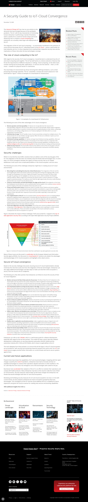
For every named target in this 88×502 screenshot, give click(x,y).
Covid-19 (19, 362)
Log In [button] (74, 1)
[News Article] (76, 22)
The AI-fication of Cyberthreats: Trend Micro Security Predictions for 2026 (37, 429)
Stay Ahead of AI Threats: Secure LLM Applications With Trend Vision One (52, 427)
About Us (46, 458)
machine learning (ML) (27, 144)
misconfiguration (18, 207)
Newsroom (11, 461)
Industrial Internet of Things (23, 390)
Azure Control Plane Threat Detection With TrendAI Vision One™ (24, 433)
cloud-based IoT (33, 256)
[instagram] (21, 481)
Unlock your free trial (66, 4)
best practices (55, 324)
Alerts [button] (52, 1)
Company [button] (58, 4)
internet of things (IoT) (12, 29)
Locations (46, 464)
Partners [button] (53, 4)
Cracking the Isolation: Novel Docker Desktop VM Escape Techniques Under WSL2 (24, 427)
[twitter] (81, 22)
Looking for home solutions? (15, 1)
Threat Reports (12, 464)
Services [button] (47, 4)
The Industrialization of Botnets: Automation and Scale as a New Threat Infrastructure (10, 428)
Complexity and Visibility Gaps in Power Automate (10, 433)
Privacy (10, 497)
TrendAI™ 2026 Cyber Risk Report (75, 73)
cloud (5, 350)
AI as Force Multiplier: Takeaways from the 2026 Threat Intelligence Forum (74, 61)
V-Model (22, 337)
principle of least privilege (39, 316)
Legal (15, 497)
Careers (46, 461)
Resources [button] (67, 1)
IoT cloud (41, 47)
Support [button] (60, 1)
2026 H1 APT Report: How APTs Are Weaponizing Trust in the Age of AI (74, 66)
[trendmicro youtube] (25, 481)
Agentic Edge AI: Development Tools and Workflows (74, 35)
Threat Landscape (9, 406)
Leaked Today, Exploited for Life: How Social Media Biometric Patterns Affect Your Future (74, 48)
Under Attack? (43, 1)
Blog (10, 458)
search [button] (77, 1)
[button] (19, 490)
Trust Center (47, 471)
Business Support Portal (32, 458)
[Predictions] (75, 427)
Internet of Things (12, 390)
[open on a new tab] (17, 481)
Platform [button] (31, 4)
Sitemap (29, 497)
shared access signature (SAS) (47, 202)
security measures (41, 195)
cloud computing (26, 38)
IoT (56, 348)
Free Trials (29, 467)
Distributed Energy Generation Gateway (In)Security (74, 41)
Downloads (29, 464)
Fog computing (54, 290)
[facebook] (78, 22)
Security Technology (50, 406)
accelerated (17, 369)
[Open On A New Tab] (32, 234)
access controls (57, 184)
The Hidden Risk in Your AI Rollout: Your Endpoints (75, 76)
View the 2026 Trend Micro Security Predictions (73, 435)
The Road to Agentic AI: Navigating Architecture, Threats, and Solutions (52, 433)
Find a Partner (12, 467)
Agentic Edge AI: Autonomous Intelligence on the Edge (73, 38)
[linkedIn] (83, 22)
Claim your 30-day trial (65, 488)
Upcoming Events (48, 467)
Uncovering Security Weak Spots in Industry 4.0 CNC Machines (75, 44)
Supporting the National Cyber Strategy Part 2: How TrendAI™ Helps (74, 70)
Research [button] (42, 4)
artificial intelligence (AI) (13, 144)
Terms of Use (22, 497)
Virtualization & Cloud (24, 406)
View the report (70, 415)
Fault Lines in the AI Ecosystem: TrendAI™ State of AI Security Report (10, 419)
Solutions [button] (36, 4)
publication (30, 254)
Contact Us (76, 4)
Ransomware (38, 405)
